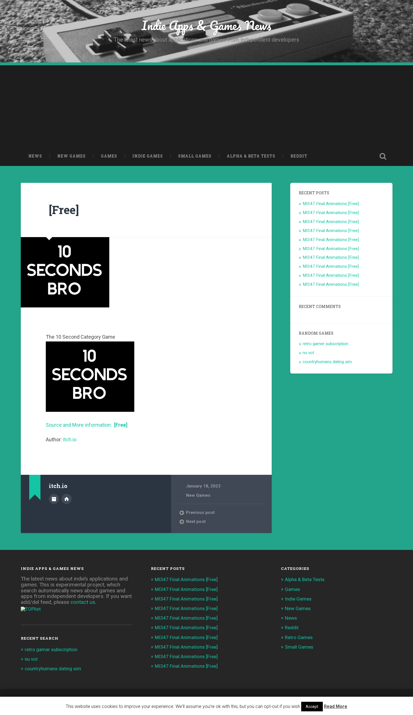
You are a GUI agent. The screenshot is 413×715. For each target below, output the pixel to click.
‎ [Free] (62, 209)
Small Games (195, 156)
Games (109, 156)
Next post (196, 521)
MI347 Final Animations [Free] (331, 203)
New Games (71, 156)
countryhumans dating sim (327, 361)
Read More (335, 706)
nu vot (308, 352)
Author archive (54, 499)
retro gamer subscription (325, 343)
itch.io (69, 439)
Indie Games (147, 156)
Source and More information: (87, 425)
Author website (67, 499)
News (35, 156)
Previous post (200, 512)
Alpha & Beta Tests (251, 156)
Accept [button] (312, 706)
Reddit (299, 156)
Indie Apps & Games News (206, 25)
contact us (83, 602)
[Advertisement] (206, 104)
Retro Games (299, 637)
